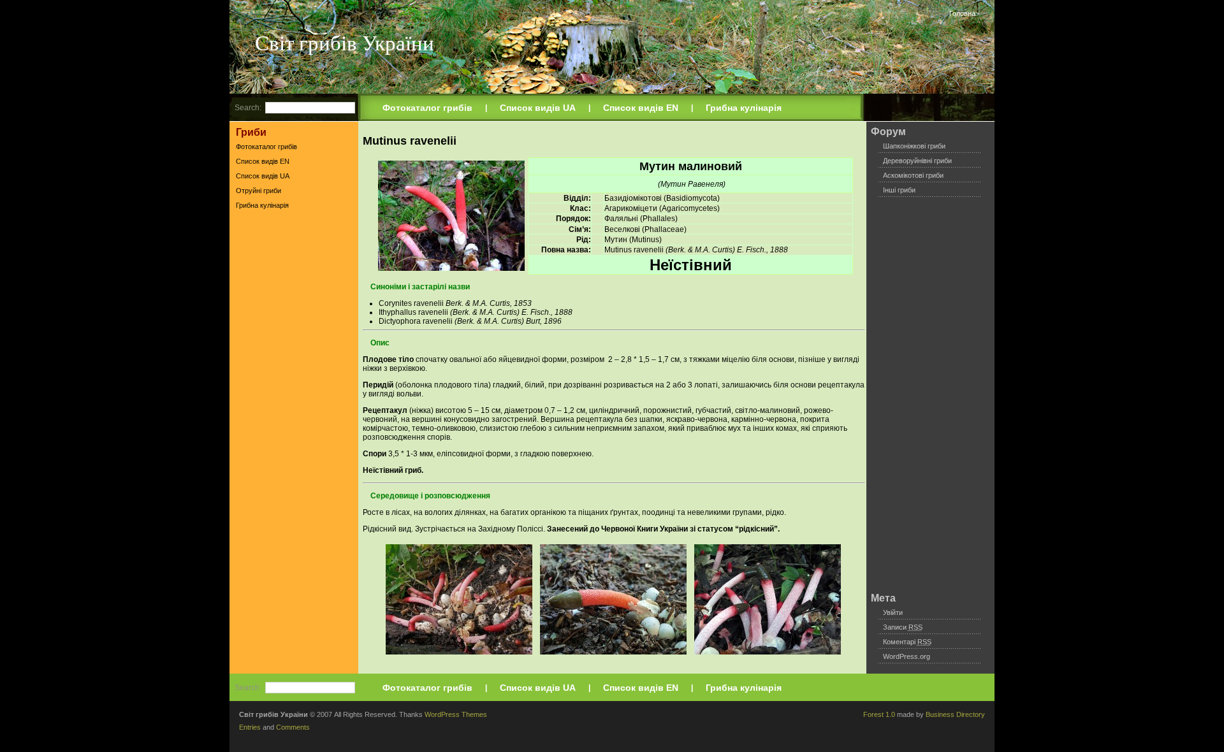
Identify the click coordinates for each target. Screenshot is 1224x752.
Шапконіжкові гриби (914, 146)
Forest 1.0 (879, 714)
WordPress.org (906, 656)
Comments (293, 727)
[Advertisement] (294, 413)
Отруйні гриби (258, 190)
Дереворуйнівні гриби (917, 160)
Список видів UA (538, 108)
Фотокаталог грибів (427, 108)
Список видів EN (640, 108)
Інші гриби (899, 190)
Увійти (893, 612)
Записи (902, 627)
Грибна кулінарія (744, 108)
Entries (250, 727)
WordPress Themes (456, 714)
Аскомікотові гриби (913, 175)
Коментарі (907, 642)
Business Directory (955, 714)
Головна (962, 13)
